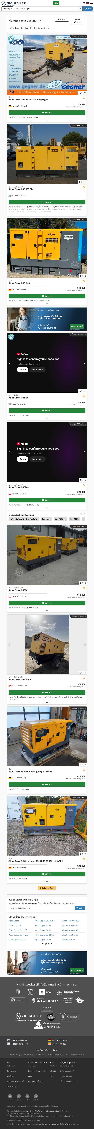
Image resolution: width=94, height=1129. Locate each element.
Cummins (46, 519)
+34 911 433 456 (59, 1044)
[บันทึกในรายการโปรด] (83, 97)
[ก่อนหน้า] (9, 64)
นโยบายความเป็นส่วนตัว (49, 1124)
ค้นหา (88, 8)
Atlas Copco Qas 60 (70, 935)
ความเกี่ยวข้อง (78, 20)
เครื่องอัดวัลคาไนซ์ (77, 1055)
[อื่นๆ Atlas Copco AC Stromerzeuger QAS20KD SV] (47, 736)
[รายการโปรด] (84, 3)
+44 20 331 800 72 (19, 1040)
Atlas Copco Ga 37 (43, 939)
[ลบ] (80, 8)
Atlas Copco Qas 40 (70, 930)
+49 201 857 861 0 (59, 1040)
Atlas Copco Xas (68, 939)
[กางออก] (47, 120)
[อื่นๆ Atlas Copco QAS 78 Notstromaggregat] (47, 65)
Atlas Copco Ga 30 (43, 930)
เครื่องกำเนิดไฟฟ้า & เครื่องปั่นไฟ (24, 519)
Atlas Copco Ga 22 (43, 925)
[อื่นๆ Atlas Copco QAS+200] (47, 248)
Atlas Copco (14, 921)
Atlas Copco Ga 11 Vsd (18, 935)
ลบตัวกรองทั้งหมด (42, 28)
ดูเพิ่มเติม (48, 943)
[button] (91, 3)
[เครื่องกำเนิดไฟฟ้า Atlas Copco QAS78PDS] (47, 644)
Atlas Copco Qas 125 (70, 921)
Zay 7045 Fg (60, 519)
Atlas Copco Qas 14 (70, 925)
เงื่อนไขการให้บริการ (66, 1124)
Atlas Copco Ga (15, 925)
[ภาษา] (87, 3)
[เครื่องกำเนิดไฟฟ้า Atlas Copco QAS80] (47, 555)
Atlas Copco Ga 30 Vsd (44, 935)
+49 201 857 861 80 (20, 1044)
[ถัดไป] (85, 64)
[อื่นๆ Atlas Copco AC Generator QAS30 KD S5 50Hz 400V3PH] (47, 826)
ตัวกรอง (62, 19)
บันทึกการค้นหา (48, 888)
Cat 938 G (74, 519)
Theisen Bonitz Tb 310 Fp (57, 1055)
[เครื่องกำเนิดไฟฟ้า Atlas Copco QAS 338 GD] (47, 154)
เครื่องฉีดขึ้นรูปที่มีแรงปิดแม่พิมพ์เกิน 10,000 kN (27, 1055)
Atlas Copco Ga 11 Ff (17, 930)
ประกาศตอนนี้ (77, 326)
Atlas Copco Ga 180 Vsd (45, 921)
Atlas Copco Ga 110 (17, 939)
